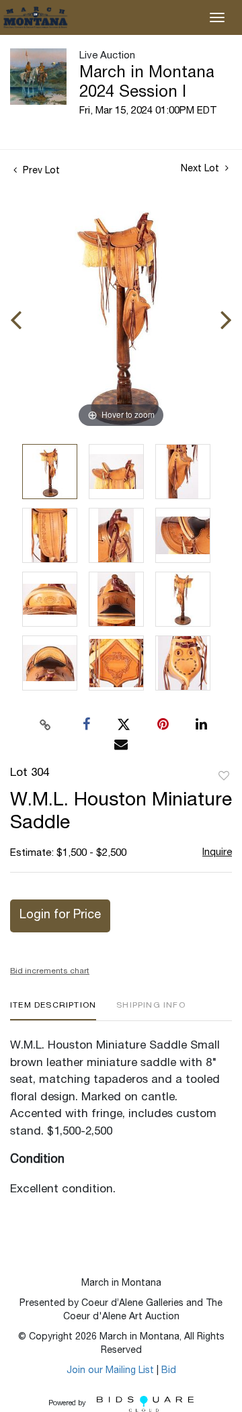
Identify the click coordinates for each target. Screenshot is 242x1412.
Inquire (217, 853)
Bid (168, 1371)
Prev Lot (40, 171)
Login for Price (60, 916)
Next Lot (201, 169)
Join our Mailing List (110, 1371)
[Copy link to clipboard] (46, 725)
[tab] (53, 1010)
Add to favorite (224, 776)
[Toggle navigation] (217, 17)
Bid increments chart (49, 971)
